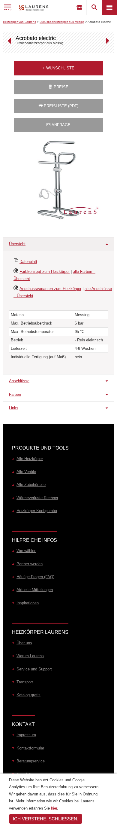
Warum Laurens (30, 656)
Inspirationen (27, 603)
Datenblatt (28, 261)
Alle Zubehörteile (31, 484)
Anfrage (60, 125)
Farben (15, 394)
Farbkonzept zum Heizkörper (45, 271)
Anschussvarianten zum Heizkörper (50, 288)
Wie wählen (26, 550)
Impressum (26, 735)
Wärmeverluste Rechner (37, 498)
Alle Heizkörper (29, 458)
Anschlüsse (19, 381)
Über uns (24, 643)
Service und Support (34, 669)
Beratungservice (30, 761)
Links (13, 408)
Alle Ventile (26, 471)
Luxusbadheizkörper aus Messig (62, 21)
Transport (24, 682)
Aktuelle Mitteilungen (34, 589)
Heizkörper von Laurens (19, 21)
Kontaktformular (30, 748)
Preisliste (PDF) (60, 106)
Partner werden (29, 564)
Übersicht (17, 244)
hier (54, 808)
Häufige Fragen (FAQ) (35, 577)
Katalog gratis (28, 695)
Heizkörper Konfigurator (36, 510)
